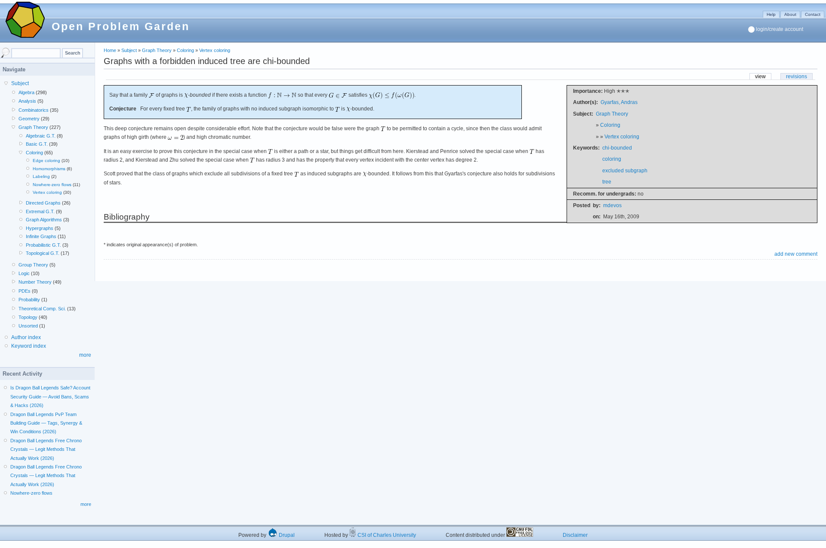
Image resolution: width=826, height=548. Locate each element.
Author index (26, 337)
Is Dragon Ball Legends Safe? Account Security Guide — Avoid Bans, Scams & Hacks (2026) (50, 396)
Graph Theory (157, 50)
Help (771, 14)
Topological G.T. (42, 253)
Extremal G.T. (40, 211)
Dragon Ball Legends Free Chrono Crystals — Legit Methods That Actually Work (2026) (46, 449)
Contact (812, 14)
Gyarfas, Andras (619, 102)
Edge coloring (46, 160)
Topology (27, 317)
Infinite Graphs (41, 236)
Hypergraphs (39, 228)
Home (110, 50)
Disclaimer (575, 535)
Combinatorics (33, 110)
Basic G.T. (37, 144)
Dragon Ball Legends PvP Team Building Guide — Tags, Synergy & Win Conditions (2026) (46, 423)
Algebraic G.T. (40, 135)
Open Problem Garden (121, 26)
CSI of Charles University (386, 535)
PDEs (24, 291)
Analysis (27, 101)
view (760, 76)
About (790, 14)
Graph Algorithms (44, 219)
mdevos (612, 205)
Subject (129, 50)
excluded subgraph (624, 171)
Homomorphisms (49, 168)
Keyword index (28, 346)
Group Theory (33, 264)
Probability (29, 299)
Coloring (185, 50)
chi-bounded (617, 148)
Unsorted (28, 325)
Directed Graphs (43, 202)
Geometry (29, 118)
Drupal (286, 535)
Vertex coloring (214, 50)
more (85, 355)
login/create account (779, 29)
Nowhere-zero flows (52, 184)
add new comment (795, 254)
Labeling (41, 176)
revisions (796, 76)
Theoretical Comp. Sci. (42, 308)
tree (606, 182)
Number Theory (35, 282)
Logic (24, 273)
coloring (611, 159)
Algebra (26, 92)
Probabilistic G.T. (43, 245)
